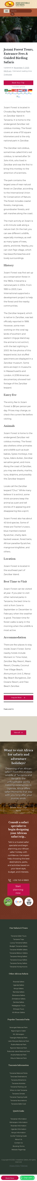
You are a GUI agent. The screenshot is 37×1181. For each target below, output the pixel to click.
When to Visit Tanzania (18, 1090)
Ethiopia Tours (18, 1009)
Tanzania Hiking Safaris (18, 956)
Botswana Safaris (18, 995)
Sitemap (24, 1166)
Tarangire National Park (18, 1038)
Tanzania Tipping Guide (18, 1097)
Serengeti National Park (18, 1027)
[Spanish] (26, 93)
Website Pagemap (19, 1150)
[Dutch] (20, 90)
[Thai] (18, 97)
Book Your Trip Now (18, 809)
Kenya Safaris (18, 988)
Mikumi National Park (18, 1058)
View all (17, 732)
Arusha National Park (18, 1055)
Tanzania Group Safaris (18, 960)
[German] (30, 90)
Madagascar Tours (18, 1006)
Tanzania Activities (18, 1083)
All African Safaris (18, 1012)
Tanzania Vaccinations (18, 1100)
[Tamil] (30, 93)
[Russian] (22, 93)
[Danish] (16, 90)
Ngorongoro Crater (18, 1031)
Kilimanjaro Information (18, 1122)
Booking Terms (18, 1146)
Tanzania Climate (18, 1094)
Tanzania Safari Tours (18, 936)
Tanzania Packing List (18, 1087)
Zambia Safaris (18, 1002)
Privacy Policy (15, 1166)
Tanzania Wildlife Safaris (18, 950)
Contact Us (18, 1143)
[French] (27, 90)
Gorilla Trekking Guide (18, 1136)
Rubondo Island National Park (18, 1051)
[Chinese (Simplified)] (13, 90)
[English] (23, 90)
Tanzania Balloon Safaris (19, 953)
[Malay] (14, 93)
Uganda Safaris (18, 985)
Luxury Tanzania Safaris (18, 943)
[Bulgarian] (10, 90)
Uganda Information (18, 1129)
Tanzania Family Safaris (18, 963)
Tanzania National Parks (18, 1073)
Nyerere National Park (18, 1048)
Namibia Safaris (18, 992)
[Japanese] (10, 93)
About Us (18, 1139)
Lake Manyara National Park (18, 1041)
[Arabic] (6, 90)
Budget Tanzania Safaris (18, 946)
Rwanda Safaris (18, 982)
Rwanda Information (18, 1126)
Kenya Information (18, 1133)
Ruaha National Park (18, 1044)
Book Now (10, 1178)
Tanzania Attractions (18, 1080)
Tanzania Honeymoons (18, 967)
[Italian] (6, 93)
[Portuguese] (18, 93)
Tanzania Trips (18, 939)
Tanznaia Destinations (18, 1077)
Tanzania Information (18, 1119)
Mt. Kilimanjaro (18, 1034)
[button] (27, 1178)
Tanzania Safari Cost (18, 1104)
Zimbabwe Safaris (18, 999)
